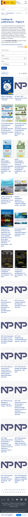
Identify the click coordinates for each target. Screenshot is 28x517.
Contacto (5, 504)
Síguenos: (3, 499)
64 (9, 492)
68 (18, 492)
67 (16, 492)
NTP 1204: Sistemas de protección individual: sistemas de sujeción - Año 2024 (6, 479)
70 (22, 492)
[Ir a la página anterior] (2, 489)
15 (23, 489)
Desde (2, 55)
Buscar (4, 68)
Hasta (2, 61)
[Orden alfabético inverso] (26, 73)
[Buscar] (25, 9)
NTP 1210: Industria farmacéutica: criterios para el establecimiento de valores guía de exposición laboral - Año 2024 (6, 372)
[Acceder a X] (13, 500)
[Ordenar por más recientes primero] (19, 73)
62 (5, 492)
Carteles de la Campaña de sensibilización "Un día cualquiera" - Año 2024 (21, 273)
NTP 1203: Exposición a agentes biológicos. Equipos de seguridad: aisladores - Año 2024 (21, 479)
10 (12, 489)
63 (7, 492)
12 (17, 489)
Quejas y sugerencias (20, 503)
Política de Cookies (14, 506)
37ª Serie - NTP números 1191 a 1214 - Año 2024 (21, 98)
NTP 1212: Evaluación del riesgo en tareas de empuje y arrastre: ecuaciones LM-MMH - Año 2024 (7, 339)
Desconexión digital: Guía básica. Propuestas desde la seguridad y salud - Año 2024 (20, 232)
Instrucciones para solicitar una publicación (11, 44)
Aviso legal (15, 504)
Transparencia (12, 503)
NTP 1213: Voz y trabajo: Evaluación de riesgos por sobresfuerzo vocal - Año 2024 (20, 304)
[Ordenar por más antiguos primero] (22, 73)
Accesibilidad (21, 504)
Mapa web (10, 504)
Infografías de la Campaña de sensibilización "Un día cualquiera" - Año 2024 (7, 273)
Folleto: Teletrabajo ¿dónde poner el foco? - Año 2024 (7, 98)
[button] (26, 2)
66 (14, 492)
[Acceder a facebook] (26, 500)
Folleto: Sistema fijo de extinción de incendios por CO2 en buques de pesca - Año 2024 (7, 200)
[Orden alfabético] (24, 73)
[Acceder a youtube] (17, 500)
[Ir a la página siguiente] (26, 489)
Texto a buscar (5, 50)
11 (15, 489)
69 (20, 492)
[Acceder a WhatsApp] (8, 500)
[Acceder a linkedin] (21, 500)
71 (24, 492)
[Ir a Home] (12, 3)
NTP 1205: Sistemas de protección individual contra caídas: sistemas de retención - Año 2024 (21, 441)
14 (21, 489)
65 (11, 492)
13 (19, 489)
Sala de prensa (5, 503)
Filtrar (4, 73)
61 (3, 492)
